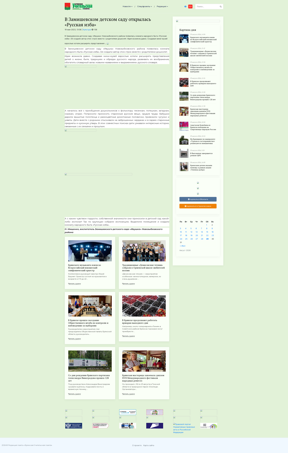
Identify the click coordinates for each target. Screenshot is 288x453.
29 (207, 239)
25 (186, 239)
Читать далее (74, 283)
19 (191, 235)
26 (191, 239)
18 (186, 235)
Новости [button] (127, 6)
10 (181, 232)
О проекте (137, 445)
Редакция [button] (161, 6)
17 (181, 235)
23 (213, 235)
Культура (87, 29)
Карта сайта (148, 445)
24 (181, 239)
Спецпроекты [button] (143, 6)
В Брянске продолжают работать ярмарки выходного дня (139, 321)
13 (197, 232)
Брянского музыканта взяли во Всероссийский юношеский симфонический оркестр (84, 267)
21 (202, 235)
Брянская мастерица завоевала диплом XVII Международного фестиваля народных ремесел (143, 378)
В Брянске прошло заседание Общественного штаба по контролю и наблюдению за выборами (88, 323)
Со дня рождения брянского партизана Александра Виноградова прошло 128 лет (89, 378)
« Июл (182, 246)
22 (207, 235)
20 (197, 235)
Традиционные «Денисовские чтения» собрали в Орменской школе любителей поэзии (143, 267)
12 (191, 232)
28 (202, 239)
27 (197, 239)
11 (186, 232)
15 (207, 232)
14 (202, 232)
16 (213, 232)
